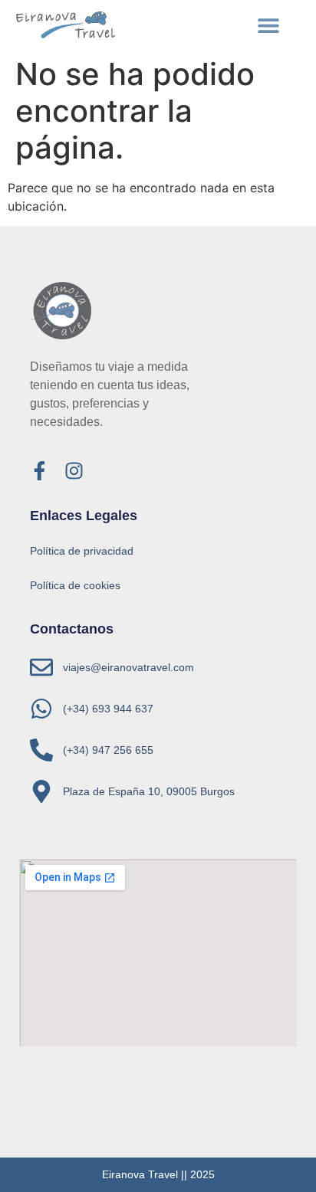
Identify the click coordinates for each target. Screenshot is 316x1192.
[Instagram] (74, 470)
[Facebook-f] (39, 470)
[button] (269, 25)
